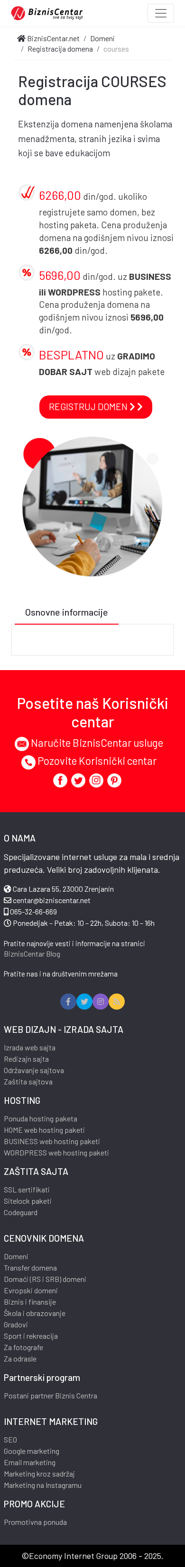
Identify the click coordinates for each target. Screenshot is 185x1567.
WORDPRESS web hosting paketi (56, 1152)
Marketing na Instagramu (43, 1484)
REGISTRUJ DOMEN (89, 406)
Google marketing (31, 1450)
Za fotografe (23, 1347)
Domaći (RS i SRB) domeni (45, 1278)
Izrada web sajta (30, 1047)
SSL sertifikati (27, 1189)
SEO (10, 1439)
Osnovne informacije (66, 612)
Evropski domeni (31, 1290)
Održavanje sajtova (34, 1070)
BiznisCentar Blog (32, 953)
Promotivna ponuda (35, 1521)
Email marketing (30, 1462)
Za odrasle (20, 1358)
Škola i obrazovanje (34, 1312)
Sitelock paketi (28, 1200)
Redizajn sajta (26, 1058)
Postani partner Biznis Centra (50, 1395)
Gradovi (16, 1324)
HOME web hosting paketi (44, 1129)
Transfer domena (30, 1267)
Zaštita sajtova (28, 1081)
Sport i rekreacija (31, 1335)
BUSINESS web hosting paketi (52, 1141)
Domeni (16, 1256)
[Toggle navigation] (161, 13)
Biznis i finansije (30, 1301)
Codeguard (20, 1212)
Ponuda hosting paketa (40, 1118)
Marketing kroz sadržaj (39, 1473)
